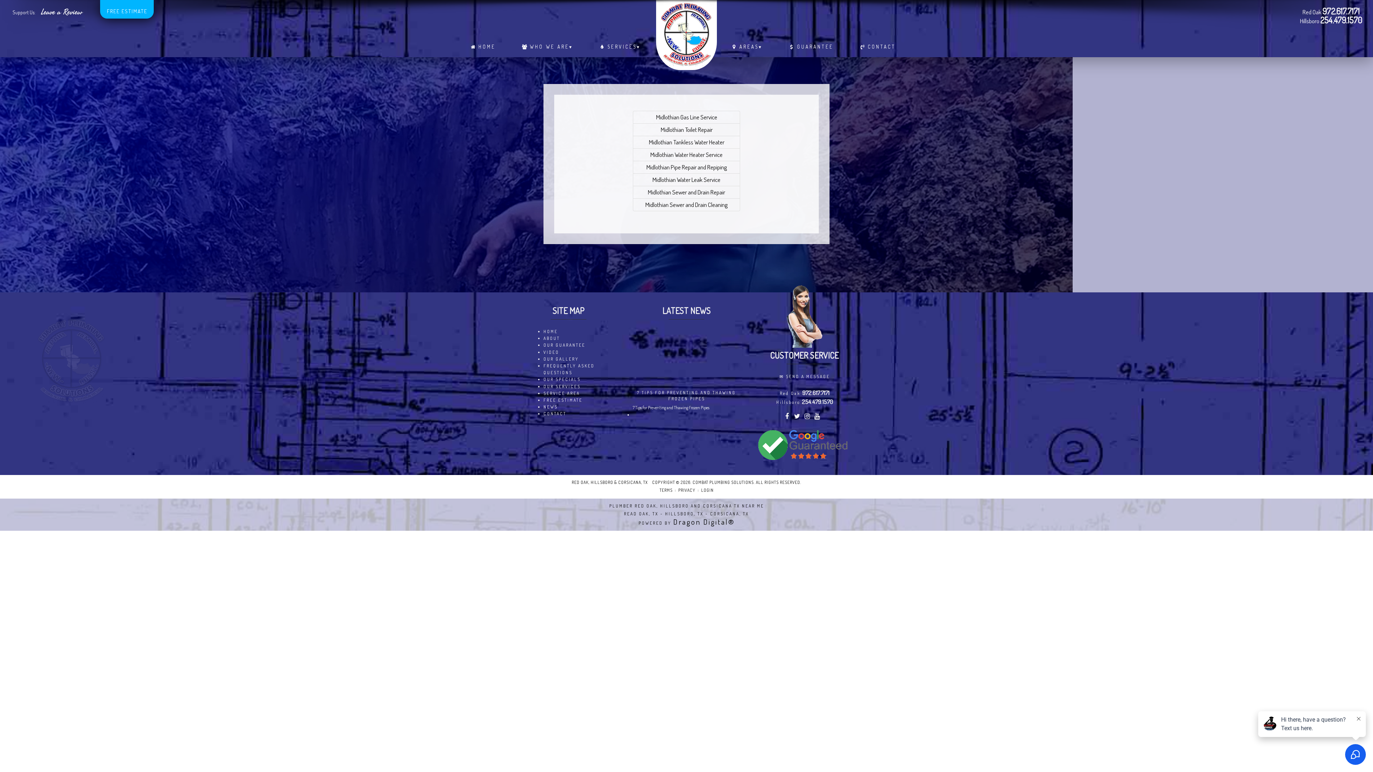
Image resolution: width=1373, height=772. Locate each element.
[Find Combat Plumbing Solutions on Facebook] (787, 417)
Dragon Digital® (704, 521)
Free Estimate (127, 11)
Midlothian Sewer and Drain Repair (686, 192)
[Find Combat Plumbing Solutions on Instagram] (808, 417)
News (550, 407)
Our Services (562, 386)
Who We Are (551, 47)
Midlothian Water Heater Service (686, 154)
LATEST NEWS (687, 310)
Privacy (686, 490)
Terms (666, 490)
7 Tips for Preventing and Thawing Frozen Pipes (686, 395)
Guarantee (815, 47)
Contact (882, 47)
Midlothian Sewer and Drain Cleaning (686, 204)
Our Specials (562, 379)
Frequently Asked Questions (569, 369)
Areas (751, 47)
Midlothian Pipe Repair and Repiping (686, 167)
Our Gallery (561, 359)
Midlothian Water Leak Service (686, 179)
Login (707, 490)
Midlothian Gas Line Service (686, 117)
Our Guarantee (564, 345)
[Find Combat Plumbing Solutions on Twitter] (797, 417)
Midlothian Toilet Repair (687, 129)
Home (487, 47)
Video (551, 352)
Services (624, 47)
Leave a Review (61, 12)
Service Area (561, 393)
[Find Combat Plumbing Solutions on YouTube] (818, 417)
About (551, 338)
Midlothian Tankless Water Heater (686, 142)
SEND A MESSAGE (808, 376)
